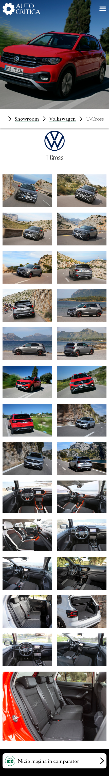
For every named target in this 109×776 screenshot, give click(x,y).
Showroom (27, 118)
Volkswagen (62, 118)
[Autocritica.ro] (22, 9)
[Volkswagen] (54, 149)
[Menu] (102, 9)
